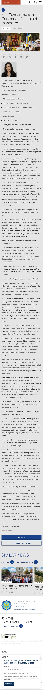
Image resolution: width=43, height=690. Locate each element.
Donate (21, 537)
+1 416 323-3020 (19, 606)
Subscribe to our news (21, 543)
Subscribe (8, 684)
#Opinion (6, 28)
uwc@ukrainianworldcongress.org (24, 609)
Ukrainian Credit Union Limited (11, 643)
